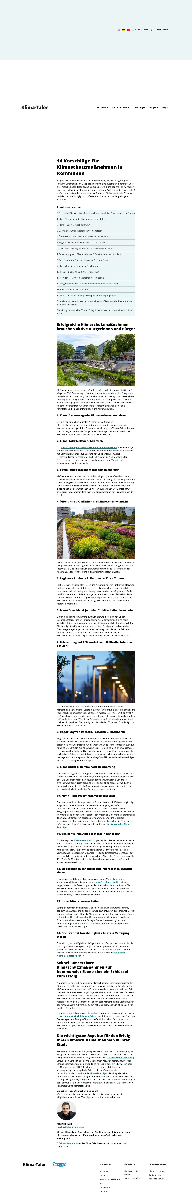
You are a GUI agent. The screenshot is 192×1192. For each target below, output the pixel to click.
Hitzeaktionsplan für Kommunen (87, 917)
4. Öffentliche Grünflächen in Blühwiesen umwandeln (82, 236)
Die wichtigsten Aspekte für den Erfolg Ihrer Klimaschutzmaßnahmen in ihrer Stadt (95, 312)
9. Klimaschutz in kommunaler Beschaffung (78, 266)
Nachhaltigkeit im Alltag (120, 1057)
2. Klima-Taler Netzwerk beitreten (73, 224)
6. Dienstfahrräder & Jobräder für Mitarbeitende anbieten (85, 248)
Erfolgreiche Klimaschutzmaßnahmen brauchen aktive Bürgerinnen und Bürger (96, 213)
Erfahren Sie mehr (66, 1143)
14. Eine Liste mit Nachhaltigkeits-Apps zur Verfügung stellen (87, 295)
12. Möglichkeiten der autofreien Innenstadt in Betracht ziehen (87, 283)
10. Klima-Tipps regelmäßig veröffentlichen (78, 271)
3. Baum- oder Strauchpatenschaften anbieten (79, 230)
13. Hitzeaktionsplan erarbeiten (72, 289)
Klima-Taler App (98, 1073)
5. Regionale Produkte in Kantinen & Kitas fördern (81, 242)
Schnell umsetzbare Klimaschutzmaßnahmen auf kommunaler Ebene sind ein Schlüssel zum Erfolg (94, 303)
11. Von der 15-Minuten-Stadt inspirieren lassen (80, 277)
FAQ (164, 107)
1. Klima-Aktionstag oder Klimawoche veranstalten (81, 219)
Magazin (153, 107)
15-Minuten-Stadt (83, 840)
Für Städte (102, 107)
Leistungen (140, 107)
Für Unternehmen (121, 107)
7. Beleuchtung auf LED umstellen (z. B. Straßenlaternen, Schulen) (89, 254)
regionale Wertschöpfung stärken (78, 1016)
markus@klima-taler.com (70, 1127)
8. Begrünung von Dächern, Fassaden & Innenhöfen (82, 260)
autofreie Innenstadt (107, 882)
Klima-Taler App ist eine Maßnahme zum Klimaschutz (89, 447)
